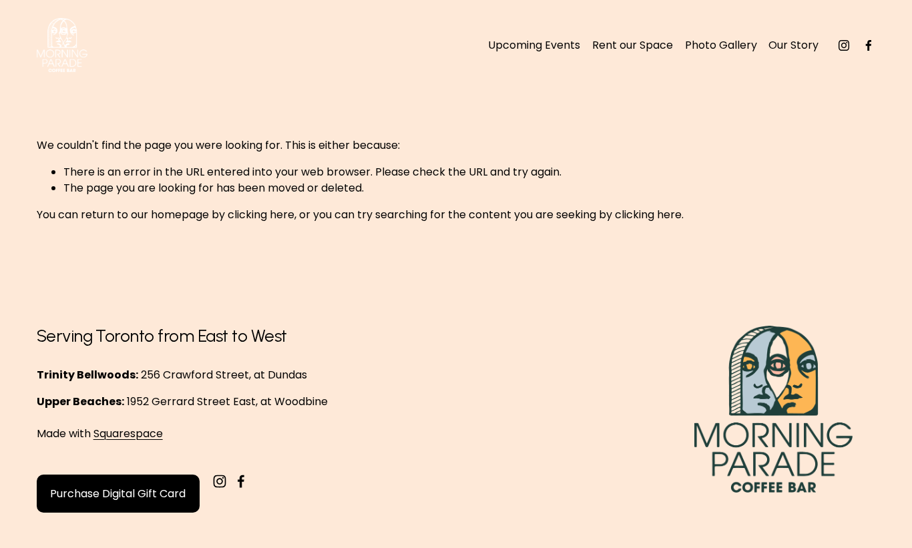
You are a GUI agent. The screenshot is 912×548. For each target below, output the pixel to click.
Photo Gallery (721, 45)
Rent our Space (632, 45)
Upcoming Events (534, 45)
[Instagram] (844, 45)
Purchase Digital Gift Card (118, 493)
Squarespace (128, 433)
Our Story (793, 45)
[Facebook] (868, 45)
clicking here (261, 214)
